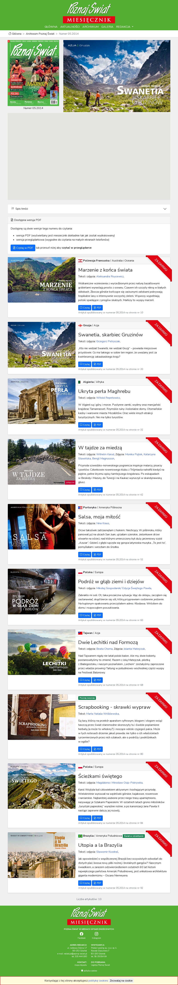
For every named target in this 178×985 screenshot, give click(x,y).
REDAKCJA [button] (123, 27)
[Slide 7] (126, 107)
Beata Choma (104, 649)
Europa (99, 572)
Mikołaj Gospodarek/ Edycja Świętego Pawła (123, 588)
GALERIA (107, 27)
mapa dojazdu (81, 965)
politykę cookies (98, 981)
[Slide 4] (107, 107)
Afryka (100, 382)
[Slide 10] (145, 107)
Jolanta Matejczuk (134, 649)
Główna (16, 34)
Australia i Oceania (123, 261)
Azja (96, 325)
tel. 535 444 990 (79, 956)
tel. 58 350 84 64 (99, 956)
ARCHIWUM (90, 27)
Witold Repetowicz (108, 398)
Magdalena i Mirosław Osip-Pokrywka (119, 783)
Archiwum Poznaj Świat (40, 34)
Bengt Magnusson (103, 458)
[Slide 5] (113, 107)
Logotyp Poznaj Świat (100, 965)
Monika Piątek (133, 454)
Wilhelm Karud (105, 454)
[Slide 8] (132, 107)
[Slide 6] (120, 107)
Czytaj (86, 307)
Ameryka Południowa (109, 836)
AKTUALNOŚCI (70, 27)
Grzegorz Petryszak (108, 341)
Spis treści (21, 209)
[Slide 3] (101, 107)
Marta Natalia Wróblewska (102, 714)
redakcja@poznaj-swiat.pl (75, 953)
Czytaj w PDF (24, 248)
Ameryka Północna (110, 507)
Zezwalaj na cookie (121, 981)
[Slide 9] (138, 107)
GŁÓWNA (51, 27)
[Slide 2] (95, 107)
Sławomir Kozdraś (107, 852)
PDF (98, 307)
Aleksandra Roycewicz (110, 276)
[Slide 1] (88, 107)
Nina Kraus (102, 523)
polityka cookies (90, 971)
